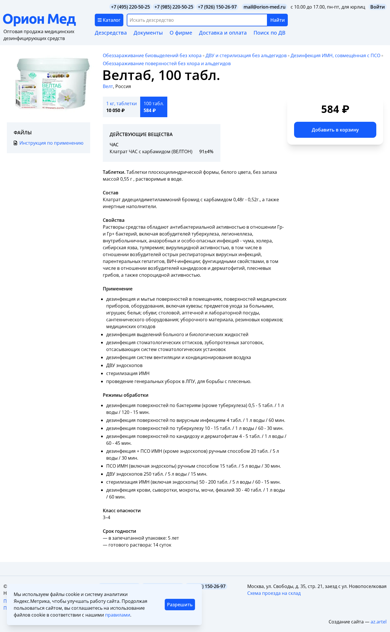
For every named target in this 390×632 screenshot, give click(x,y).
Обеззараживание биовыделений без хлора (152, 55)
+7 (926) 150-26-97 (217, 7)
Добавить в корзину (335, 130)
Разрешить (180, 604)
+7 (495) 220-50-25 (130, 7)
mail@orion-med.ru (265, 7)
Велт (108, 86)
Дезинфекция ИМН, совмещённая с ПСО (335, 55)
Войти (377, 7)
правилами (117, 615)
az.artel (379, 622)
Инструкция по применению (51, 143)
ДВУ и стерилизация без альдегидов (246, 55)
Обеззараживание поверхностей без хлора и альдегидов (167, 63)
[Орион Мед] (49, 20)
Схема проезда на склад (274, 593)
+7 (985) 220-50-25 (173, 7)
